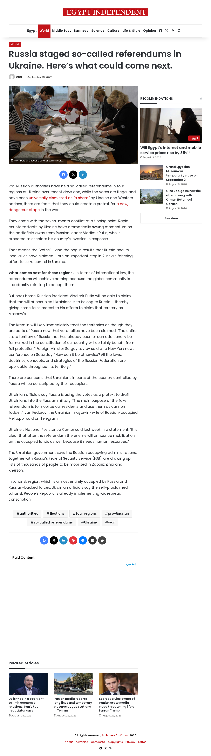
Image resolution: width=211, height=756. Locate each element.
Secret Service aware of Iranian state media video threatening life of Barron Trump (117, 705)
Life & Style (131, 30)
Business (81, 30)
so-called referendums (53, 522)
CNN (19, 77)
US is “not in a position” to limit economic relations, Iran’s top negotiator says (26, 705)
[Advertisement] (73, 611)
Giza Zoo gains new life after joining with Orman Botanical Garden (183, 197)
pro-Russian (118, 513)
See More (171, 218)
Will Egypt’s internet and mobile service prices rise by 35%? (170, 150)
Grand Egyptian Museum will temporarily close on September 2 (182, 173)
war (111, 522)
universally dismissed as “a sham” (59, 197)
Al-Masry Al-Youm (115, 735)
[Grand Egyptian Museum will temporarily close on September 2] (151, 172)
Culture (113, 30)
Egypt (32, 30)
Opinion (149, 30)
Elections (56, 513)
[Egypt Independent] (105, 12)
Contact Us (98, 742)
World (44, 30)
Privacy (130, 742)
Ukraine (90, 522)
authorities (29, 513)
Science (97, 30)
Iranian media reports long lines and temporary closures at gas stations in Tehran (73, 705)
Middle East (61, 30)
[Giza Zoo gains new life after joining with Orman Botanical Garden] (151, 196)
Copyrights (115, 742)
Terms (142, 742)
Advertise (81, 742)
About (69, 742)
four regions (86, 513)
